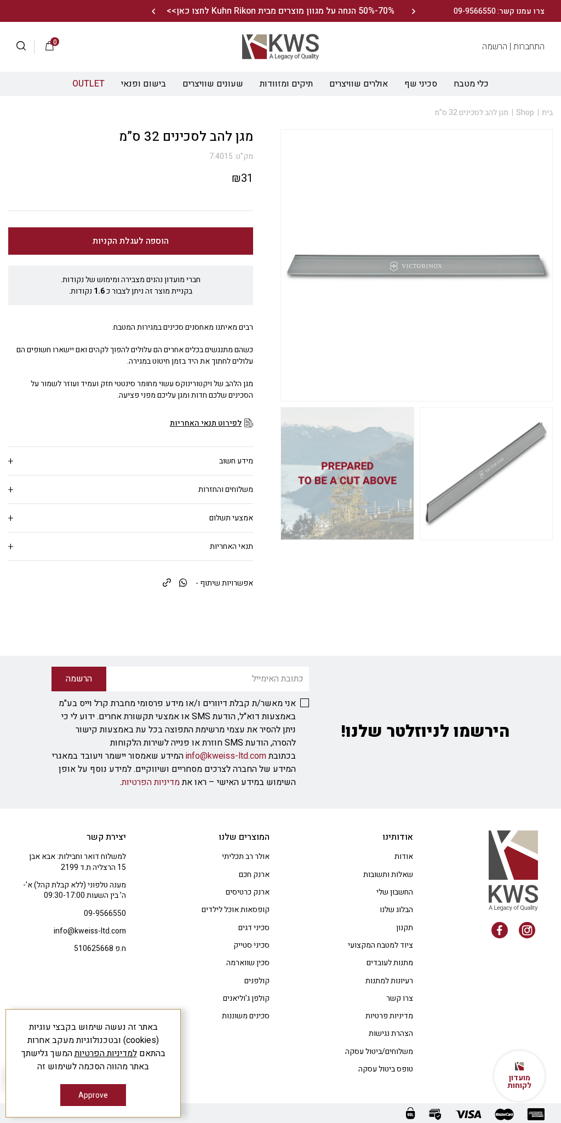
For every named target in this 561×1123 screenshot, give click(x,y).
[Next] (153, 11)
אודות (403, 856)
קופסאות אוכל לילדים (236, 909)
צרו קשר (399, 998)
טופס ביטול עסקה (385, 1069)
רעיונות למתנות (389, 981)
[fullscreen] (486, 474)
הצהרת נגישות (391, 1033)
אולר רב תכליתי (246, 856)
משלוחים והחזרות (225, 489)
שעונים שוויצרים (212, 83)
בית (547, 112)
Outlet (88, 83)
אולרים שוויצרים (358, 83)
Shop (525, 112)
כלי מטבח (471, 83)
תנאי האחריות (231, 546)
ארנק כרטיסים (248, 892)
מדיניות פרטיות (389, 1016)
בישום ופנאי (143, 83)
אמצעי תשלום (231, 518)
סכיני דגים (254, 928)
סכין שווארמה (248, 963)
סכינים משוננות (246, 1016)
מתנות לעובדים (390, 963)
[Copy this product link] (167, 583)
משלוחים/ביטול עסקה (379, 1051)
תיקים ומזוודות (286, 83)
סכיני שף (420, 83)
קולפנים (257, 981)
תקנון (404, 928)
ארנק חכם (254, 874)
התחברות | (527, 46)
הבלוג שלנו (396, 909)
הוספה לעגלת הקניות (131, 241)
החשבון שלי (394, 892)
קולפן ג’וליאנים (246, 998)
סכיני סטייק (251, 945)
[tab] (130, 461)
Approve (93, 1095)
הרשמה (494, 46)
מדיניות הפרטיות (151, 782)
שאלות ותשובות (388, 874)
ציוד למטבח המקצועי (380, 945)
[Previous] (413, 11)
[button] (25, 47)
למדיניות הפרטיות (106, 1053)
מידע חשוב (236, 461)
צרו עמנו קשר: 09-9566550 (499, 11)
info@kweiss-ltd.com (226, 756)
